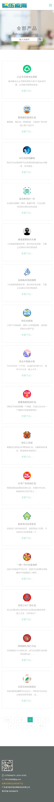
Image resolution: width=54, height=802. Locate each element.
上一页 (19, 719)
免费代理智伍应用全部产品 (12, 783)
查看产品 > (27, 90)
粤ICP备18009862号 (10, 791)
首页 (7, 719)
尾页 (41, 725)
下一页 (29, 725)
